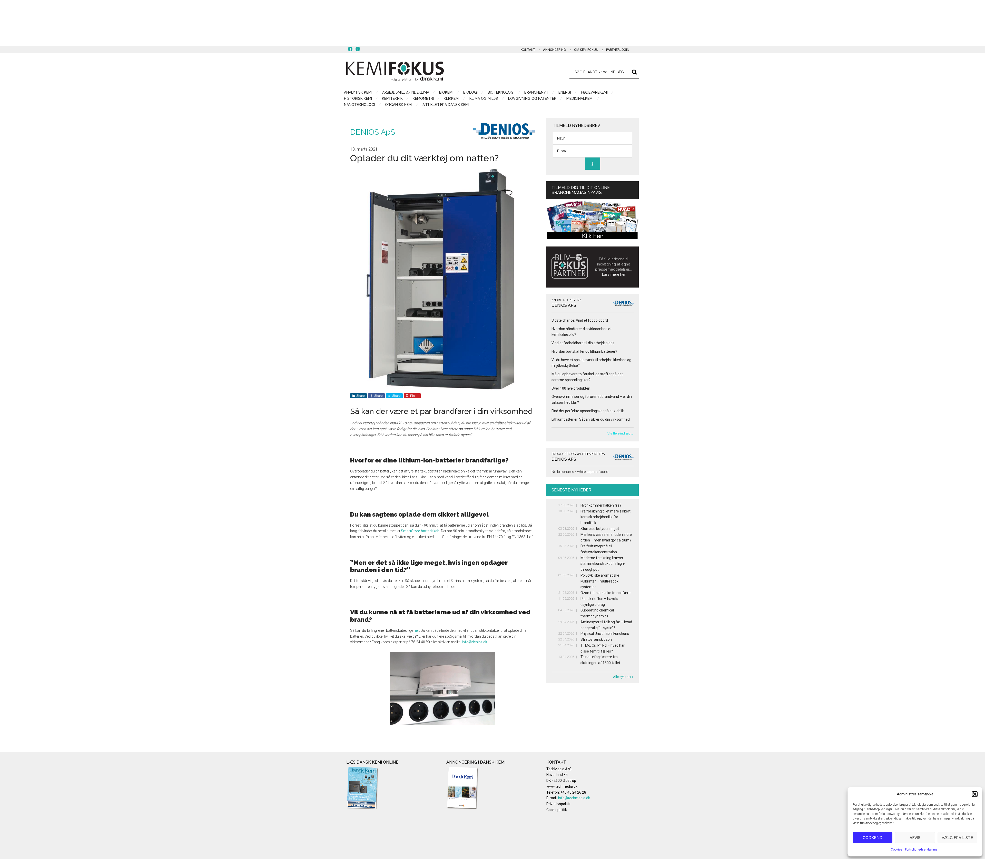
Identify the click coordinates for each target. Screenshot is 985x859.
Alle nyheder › (623, 677)
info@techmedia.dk (574, 798)
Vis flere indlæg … (620, 433)
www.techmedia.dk (561, 786)
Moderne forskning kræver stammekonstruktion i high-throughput (602, 564)
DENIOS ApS (372, 131)
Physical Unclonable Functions (604, 633)
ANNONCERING (554, 50)
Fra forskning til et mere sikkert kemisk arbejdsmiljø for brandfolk (605, 517)
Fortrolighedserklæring (921, 849)
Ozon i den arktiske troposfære (605, 593)
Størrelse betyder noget (599, 529)
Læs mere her (614, 274)
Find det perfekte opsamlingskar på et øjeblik (587, 411)
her (416, 630)
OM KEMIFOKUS (586, 50)
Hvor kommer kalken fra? (600, 505)
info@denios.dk (474, 642)
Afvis (915, 837)
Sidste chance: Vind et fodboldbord (579, 320)
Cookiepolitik (556, 810)
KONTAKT (528, 50)
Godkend (872, 837)
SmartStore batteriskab (420, 531)
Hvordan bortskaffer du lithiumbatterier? (584, 351)
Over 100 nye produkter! (570, 388)
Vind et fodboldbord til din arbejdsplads (582, 343)
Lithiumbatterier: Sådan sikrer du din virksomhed (590, 419)
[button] (974, 794)
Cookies (896, 849)
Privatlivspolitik (558, 804)
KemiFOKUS (395, 71)
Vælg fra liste (957, 837)
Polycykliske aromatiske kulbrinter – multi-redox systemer (599, 581)
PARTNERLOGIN (617, 50)
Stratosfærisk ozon (596, 639)
